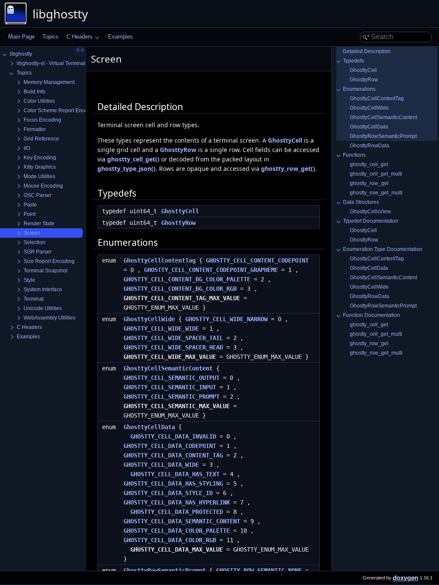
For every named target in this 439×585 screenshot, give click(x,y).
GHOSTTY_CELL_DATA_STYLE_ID (168, 492)
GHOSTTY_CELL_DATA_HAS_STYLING (173, 483)
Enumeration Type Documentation (382, 249)
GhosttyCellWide (149, 319)
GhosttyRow (178, 150)
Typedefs (353, 61)
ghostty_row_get (369, 183)
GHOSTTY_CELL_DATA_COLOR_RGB (169, 540)
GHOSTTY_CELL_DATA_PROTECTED (176, 511)
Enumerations (359, 89)
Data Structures (361, 202)
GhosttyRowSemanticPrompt (383, 136)
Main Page (21, 36)
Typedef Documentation (370, 221)
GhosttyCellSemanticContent (168, 368)
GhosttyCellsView (370, 212)
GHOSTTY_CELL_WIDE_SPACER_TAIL (173, 337)
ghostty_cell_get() (133, 159)
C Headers (79, 36)
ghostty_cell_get (369, 164)
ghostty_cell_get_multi (376, 174)
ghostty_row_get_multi (376, 193)
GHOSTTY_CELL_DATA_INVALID (173, 436)
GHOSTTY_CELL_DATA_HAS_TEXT (175, 474)
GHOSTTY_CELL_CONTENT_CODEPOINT (257, 260)
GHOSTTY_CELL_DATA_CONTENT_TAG (173, 455)
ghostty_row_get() (288, 168)
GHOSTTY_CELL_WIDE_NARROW (226, 319)
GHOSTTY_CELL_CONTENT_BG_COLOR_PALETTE (186, 279)
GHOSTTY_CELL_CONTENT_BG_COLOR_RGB (180, 288)
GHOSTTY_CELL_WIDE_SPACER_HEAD (173, 347)
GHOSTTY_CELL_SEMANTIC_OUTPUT (171, 377)
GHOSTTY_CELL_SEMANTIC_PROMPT (171, 396)
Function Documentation (371, 315)
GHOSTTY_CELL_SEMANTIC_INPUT (169, 387)
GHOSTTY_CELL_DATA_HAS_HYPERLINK (176, 502)
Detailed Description (367, 51)
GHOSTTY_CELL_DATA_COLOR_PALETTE (176, 530)
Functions (354, 155)
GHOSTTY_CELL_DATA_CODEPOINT (169, 445)
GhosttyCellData (149, 427)
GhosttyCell (285, 140)
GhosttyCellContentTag (159, 260)
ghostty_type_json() (126, 168)
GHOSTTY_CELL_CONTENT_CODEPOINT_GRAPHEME (211, 269)
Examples (120, 36)
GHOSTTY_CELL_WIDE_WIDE (161, 328)
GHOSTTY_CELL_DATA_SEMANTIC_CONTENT (181, 521)
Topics (50, 36)
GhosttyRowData (369, 146)
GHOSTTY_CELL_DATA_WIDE (161, 464)
